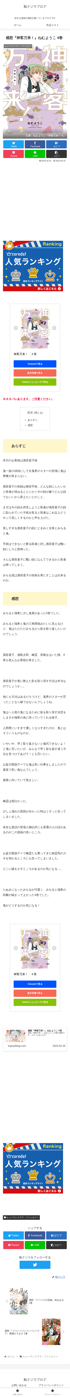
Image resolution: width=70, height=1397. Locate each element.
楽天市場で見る (35, 373)
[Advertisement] (35, 200)
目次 (30, 412)
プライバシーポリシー (51, 1385)
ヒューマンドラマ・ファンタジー (22, 1217)
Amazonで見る (35, 364)
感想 (30, 425)
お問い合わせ (19, 1385)
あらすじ (33, 419)
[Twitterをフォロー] (35, 1265)
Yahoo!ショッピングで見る (35, 382)
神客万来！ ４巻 (25, 354)
